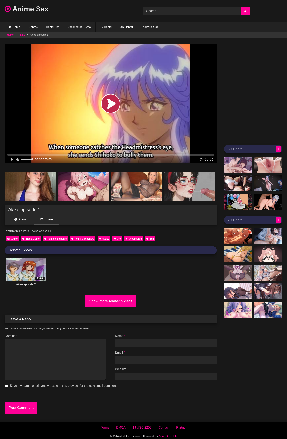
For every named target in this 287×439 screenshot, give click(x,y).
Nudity (105, 238)
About (22, 219)
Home (16, 26)
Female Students (57, 238)
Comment (11, 336)
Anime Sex (29, 9)
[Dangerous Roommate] (238, 165)
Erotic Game (32, 238)
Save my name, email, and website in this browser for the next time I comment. (63, 385)
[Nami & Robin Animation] (238, 236)
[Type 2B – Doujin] (268, 165)
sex (119, 238)
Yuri (152, 238)
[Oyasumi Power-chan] (268, 310)
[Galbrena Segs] (268, 202)
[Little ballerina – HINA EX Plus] (238, 183)
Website (120, 369)
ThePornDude (150, 26)
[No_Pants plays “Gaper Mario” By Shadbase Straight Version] (238, 202)
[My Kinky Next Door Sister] (238, 291)
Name (120, 336)
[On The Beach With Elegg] (238, 254)
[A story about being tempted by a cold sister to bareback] (238, 273)
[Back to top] (275, 427)
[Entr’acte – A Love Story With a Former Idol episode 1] (268, 236)
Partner (181, 427)
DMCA (121, 427)
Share (48, 219)
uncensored (135, 238)
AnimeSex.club (167, 436)
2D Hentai (106, 26)
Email (120, 352)
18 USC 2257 (142, 427)
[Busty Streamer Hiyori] (238, 310)
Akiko (22, 34)
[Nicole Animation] (268, 254)
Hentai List (52, 26)
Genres (33, 26)
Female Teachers (84, 238)
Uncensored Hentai (79, 26)
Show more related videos (111, 301)
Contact (164, 427)
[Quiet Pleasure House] (268, 273)
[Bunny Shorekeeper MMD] (268, 183)
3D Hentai (126, 26)
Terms (105, 427)
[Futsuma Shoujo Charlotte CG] (268, 291)
